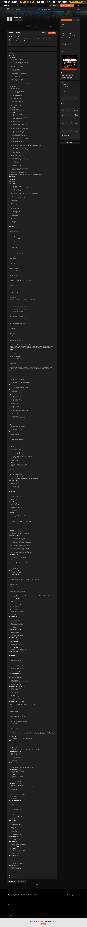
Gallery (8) (34, 26)
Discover (13, 9)
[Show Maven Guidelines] (54, 49)
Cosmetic (63, 77)
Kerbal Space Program (11, 913)
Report (70, 142)
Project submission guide (26, 906)
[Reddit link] (79, 895)
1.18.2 (62, 44)
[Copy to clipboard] (73, 33)
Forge (62, 51)
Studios (24, 5)
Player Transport (69, 75)
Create (18, 5)
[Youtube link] (72, 895)
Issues (48, 26)
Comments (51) (20, 26)
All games (9, 904)
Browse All (18, 9)
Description (11, 26)
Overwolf (68, 904)
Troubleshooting (54, 906)
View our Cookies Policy (52, 921)
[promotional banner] (43, 2)
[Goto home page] (5, 5)
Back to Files (11, 29)
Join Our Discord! (40, 904)
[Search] (78, 9)
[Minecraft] (8, 9)
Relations (42, 26)
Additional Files (12, 881)
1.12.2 (69, 44)
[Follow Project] (77, 20)
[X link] (76, 895)
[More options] (84, 5)
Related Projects (20, 881)
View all (75, 103)
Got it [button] (43, 924)
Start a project (24, 904)
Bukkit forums (39, 913)
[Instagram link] (67, 895)
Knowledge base (55, 904)
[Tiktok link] (70, 895)
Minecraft (9, 14)
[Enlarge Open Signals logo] (9, 19)
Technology (69, 77)
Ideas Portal (39, 906)
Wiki (64, 84)
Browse (12, 5)
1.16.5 (66, 44)
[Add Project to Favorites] (74, 20)
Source (64, 86)
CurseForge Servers (40, 915)
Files (28, 26)
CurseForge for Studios (70, 906)
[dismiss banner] (85, 1)
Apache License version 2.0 (74, 35)
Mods (14, 14)
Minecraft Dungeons (11, 915)
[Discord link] (74, 895)
